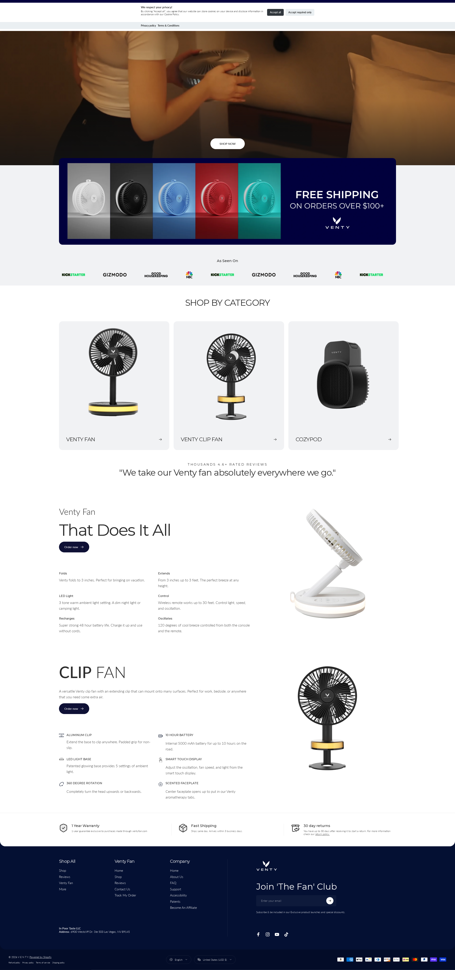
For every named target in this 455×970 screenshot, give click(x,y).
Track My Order (125, 895)
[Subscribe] (329, 900)
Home (119, 870)
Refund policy (14, 962)
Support (175, 889)
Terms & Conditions (168, 25)
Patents (175, 901)
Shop (62, 870)
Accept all (275, 12)
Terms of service (43, 962)
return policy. (322, 834)
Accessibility (178, 895)
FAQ (173, 883)
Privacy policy (148, 25)
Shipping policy (58, 962)
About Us (176, 877)
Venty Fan (66, 883)
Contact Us (122, 889)
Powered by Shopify (40, 957)
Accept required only (299, 12)
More (62, 889)
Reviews (64, 877)
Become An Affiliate (183, 907)
